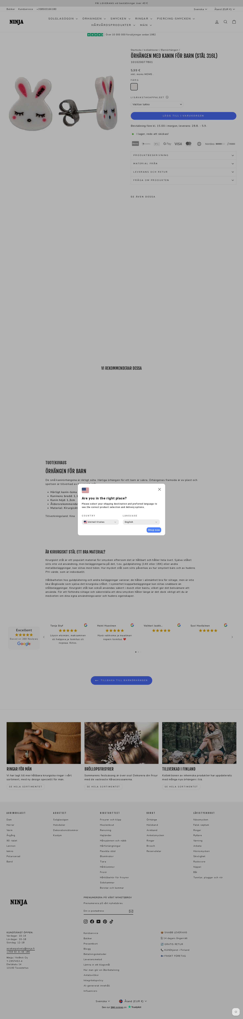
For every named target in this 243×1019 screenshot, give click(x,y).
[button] (159, 490)
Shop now (154, 530)
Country (88, 516)
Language (130, 516)
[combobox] (94, 522)
